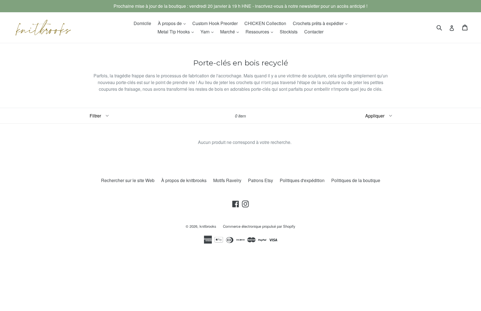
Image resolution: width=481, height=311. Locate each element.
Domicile (142, 23)
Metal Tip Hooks (177, 31)
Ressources (261, 31)
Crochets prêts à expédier (321, 23)
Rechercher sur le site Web (127, 180)
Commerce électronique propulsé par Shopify (259, 226)
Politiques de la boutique (355, 180)
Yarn (208, 31)
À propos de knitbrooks (184, 180)
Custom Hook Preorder (215, 23)
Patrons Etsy (260, 180)
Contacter (313, 31)
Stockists (289, 31)
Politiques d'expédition (302, 180)
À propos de (173, 23)
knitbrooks (208, 226)
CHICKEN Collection (265, 23)
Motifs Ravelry (227, 180)
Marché (231, 31)
